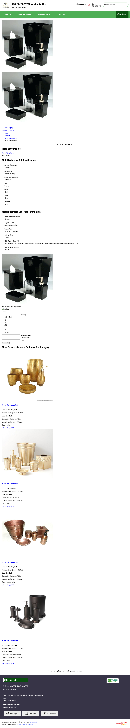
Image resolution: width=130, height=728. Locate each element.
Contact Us (60, 14)
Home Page (8, 14)
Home (6, 133)
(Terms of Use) (33, 722)
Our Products (44, 14)
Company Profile (25, 14)
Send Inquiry (123, 14)
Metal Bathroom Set (10, 138)
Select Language (81, 4)
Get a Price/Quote (8, 153)
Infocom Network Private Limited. (25, 724)
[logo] (6, 10)
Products (7, 136)
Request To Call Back (9, 130)
